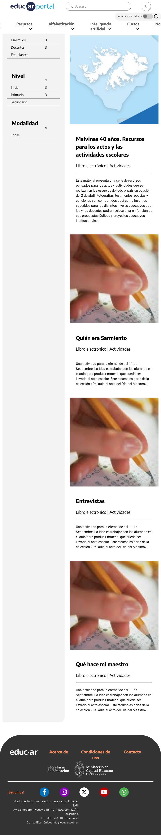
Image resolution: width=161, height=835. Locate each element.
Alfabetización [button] (61, 23)
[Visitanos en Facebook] (44, 792)
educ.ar (21, 801)
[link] (146, 6)
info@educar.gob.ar (65, 822)
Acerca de (58, 751)
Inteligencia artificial (100, 26)
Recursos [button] (24, 23)
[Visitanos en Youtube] (104, 792)
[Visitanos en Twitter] (84, 792)
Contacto (132, 751)
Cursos (133, 23)
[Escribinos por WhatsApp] (124, 792)
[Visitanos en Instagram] (64, 792)
